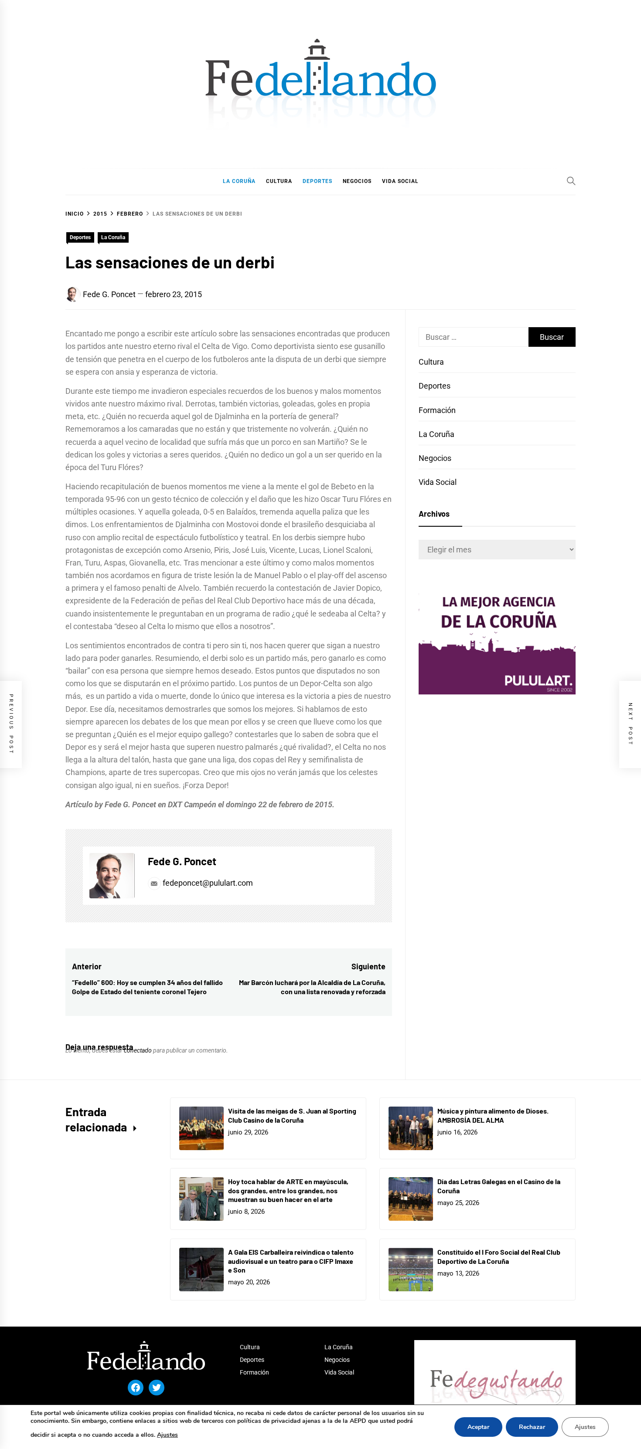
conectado (138, 1050)
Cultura (431, 361)
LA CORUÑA (239, 181)
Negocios (435, 458)
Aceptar (478, 1427)
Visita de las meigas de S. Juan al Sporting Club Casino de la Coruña (292, 1115)
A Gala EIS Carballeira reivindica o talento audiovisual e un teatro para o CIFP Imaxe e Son (291, 1261)
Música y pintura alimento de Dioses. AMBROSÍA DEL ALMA (493, 1115)
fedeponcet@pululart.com (208, 882)
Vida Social (438, 482)
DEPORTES (317, 181)
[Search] (571, 181)
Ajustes (167, 1435)
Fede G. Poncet (109, 294)
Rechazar (532, 1427)
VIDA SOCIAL (400, 181)
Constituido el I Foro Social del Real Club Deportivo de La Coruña (498, 1256)
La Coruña (113, 237)
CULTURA (279, 181)
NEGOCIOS (357, 181)
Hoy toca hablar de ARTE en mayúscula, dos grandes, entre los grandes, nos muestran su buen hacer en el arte (288, 1190)
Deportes (80, 237)
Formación (437, 410)
